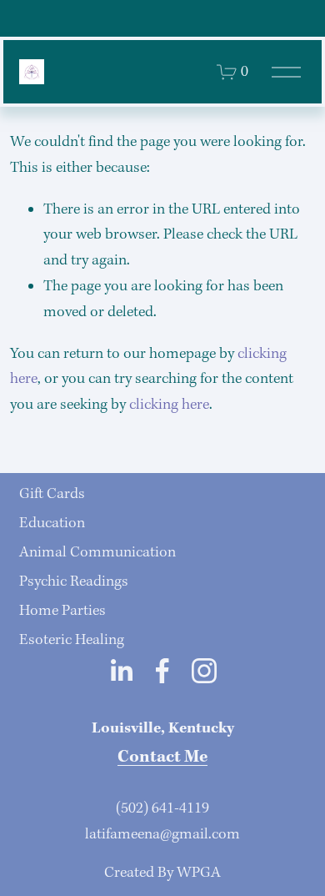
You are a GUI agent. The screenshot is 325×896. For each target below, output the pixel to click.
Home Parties (62, 611)
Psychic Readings (73, 581)
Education (52, 523)
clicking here (169, 405)
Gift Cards (52, 494)
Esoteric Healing (71, 640)
